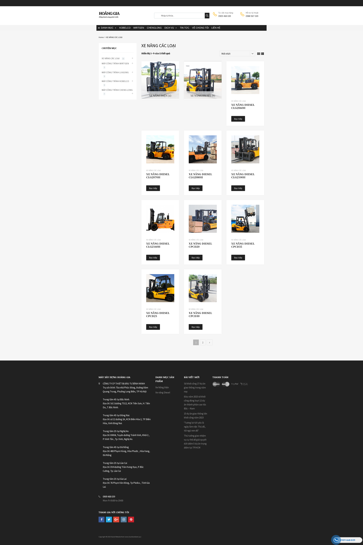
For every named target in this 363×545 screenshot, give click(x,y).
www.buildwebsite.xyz (133, 537)
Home (101, 37)
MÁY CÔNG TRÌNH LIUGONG (115, 72)
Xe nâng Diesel (162, 392)
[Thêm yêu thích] (260, 66)
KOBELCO (124, 28)
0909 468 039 (224, 16)
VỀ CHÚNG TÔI (200, 28)
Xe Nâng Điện (162, 387)
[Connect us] (102, 519)
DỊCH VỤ (169, 28)
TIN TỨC (184, 28)
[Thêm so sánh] (260, 71)
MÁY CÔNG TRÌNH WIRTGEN (115, 63)
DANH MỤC (107, 28)
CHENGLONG (154, 28)
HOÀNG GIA (109, 13)
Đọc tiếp (238, 118)
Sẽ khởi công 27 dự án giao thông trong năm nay (195, 387)
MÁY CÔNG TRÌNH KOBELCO (115, 81)
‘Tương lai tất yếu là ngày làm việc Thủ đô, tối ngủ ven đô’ (194, 426)
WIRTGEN (138, 28)
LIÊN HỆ (215, 28)
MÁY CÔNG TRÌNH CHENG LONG (117, 89)
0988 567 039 (252, 16)
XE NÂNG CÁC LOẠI (238, 101)
